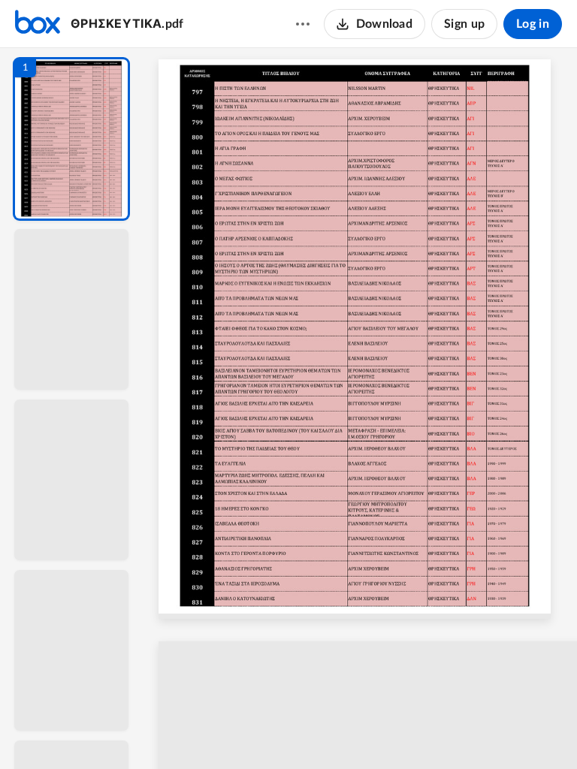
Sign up (464, 24)
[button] (71, 139)
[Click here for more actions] (303, 24)
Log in (532, 24)
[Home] (37, 24)
